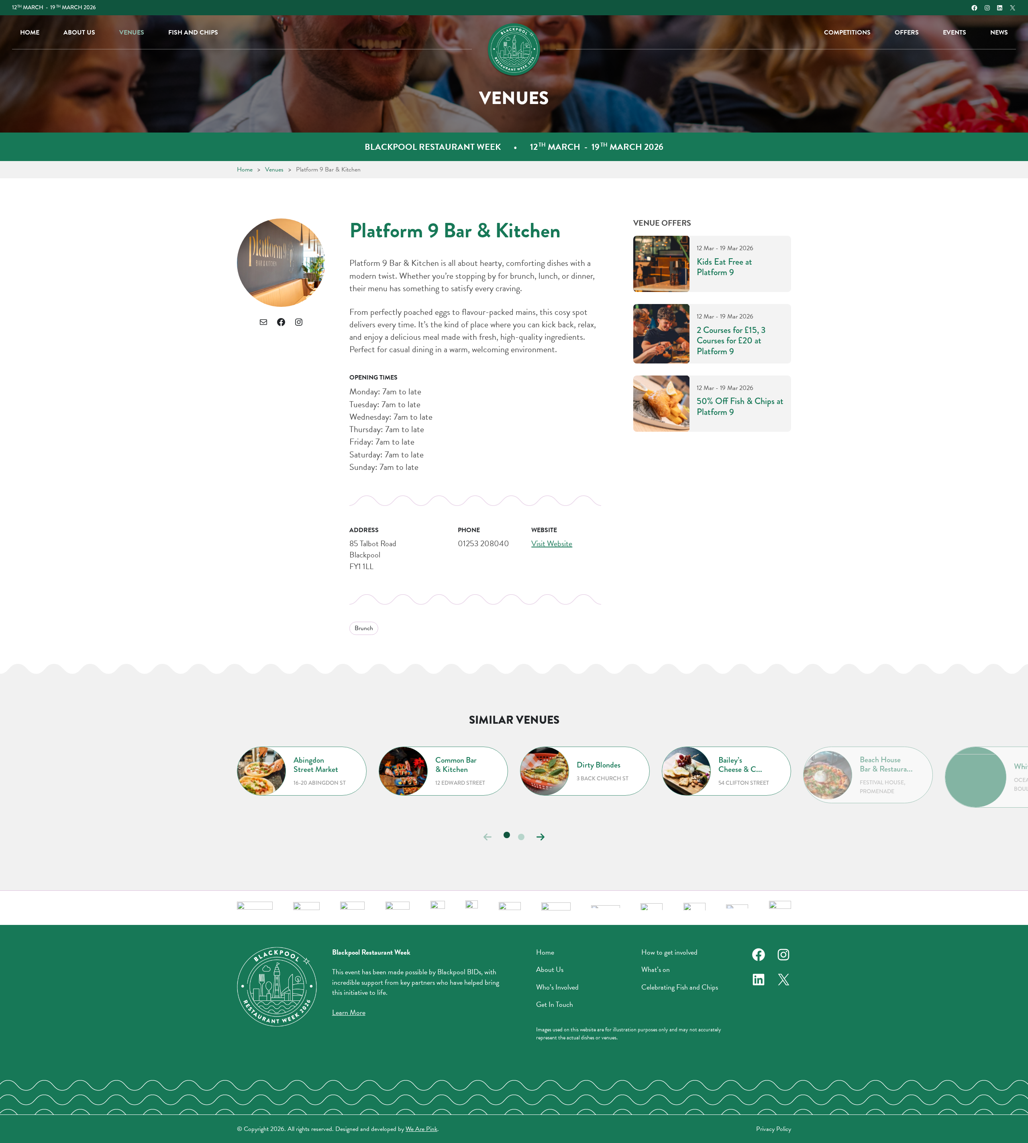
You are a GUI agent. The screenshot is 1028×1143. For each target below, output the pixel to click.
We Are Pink (421, 1129)
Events (954, 32)
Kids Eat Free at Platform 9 (724, 267)
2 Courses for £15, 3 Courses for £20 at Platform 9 (731, 341)
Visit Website (551, 543)
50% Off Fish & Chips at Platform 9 (740, 406)
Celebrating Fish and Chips (679, 987)
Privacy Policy (773, 1129)
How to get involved (669, 952)
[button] (540, 837)
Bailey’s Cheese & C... (740, 764)
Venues (131, 32)
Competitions (847, 32)
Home (29, 32)
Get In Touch (554, 1004)
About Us (79, 32)
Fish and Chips (193, 32)
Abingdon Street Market (316, 764)
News (999, 32)
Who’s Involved (557, 987)
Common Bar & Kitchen (456, 764)
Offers (907, 32)
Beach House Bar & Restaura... (886, 764)
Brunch (364, 628)
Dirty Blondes (598, 764)
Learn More (348, 1012)
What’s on (655, 969)
